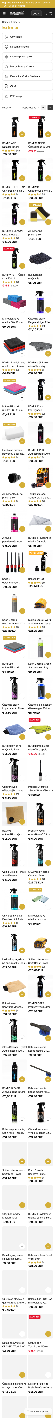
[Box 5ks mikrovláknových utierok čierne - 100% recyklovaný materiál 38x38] (14, 814)
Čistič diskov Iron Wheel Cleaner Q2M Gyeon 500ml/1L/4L (39, 1131)
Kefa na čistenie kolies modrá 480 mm (38, 1090)
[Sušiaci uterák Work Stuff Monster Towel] (40, 603)
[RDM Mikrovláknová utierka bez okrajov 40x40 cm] (14, 346)
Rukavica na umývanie (35, 276)
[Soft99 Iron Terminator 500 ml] (40, 1326)
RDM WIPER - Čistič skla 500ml (13, 276)
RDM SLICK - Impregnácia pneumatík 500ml (38, 408)
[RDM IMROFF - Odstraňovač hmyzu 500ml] (40, 170)
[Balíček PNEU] (40, 562)
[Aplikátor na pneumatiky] (40, 214)
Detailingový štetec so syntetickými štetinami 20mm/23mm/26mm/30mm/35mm (14, 1257)
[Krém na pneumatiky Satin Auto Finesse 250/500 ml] (14, 1112)
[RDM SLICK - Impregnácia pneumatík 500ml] (40, 390)
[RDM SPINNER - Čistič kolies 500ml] (40, 127)
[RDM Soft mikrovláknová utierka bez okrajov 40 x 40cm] (14, 647)
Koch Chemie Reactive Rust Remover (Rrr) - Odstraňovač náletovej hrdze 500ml (37, 1172)
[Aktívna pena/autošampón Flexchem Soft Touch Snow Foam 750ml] (14, 521)
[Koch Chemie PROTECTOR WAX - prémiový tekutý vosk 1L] (14, 603)
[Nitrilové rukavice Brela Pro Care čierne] (40, 1367)
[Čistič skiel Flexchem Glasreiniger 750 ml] (40, 688)
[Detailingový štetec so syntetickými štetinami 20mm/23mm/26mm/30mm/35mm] (14, 1238)
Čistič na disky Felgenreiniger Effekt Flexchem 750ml (40, 320)
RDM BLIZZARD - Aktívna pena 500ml (13, 1090)
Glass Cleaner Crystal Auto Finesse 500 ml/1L (14, 1048)
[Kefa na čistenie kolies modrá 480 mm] (40, 1072)
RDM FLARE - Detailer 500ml (10, 145)
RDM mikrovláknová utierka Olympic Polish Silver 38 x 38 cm (40, 539)
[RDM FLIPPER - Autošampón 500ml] (40, 434)
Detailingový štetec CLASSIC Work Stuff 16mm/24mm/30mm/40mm (14, 1344)
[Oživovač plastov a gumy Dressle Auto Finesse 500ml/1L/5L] (14, 1282)
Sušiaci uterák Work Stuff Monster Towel (39, 621)
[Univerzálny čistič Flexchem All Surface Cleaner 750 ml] (14, 899)
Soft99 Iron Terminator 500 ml (38, 1344)
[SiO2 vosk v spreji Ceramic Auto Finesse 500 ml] (40, 855)
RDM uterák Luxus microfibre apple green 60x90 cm (38, 747)
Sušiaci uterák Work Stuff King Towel (13, 1172)
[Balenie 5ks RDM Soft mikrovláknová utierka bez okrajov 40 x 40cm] (40, 1282)
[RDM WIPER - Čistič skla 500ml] (14, 258)
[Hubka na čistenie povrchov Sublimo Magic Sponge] (14, 434)
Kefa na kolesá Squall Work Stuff (40, 1257)
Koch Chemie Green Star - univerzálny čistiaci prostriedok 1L (39, 665)
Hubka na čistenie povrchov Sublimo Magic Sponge (12, 452)
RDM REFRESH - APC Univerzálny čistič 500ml (14, 188)
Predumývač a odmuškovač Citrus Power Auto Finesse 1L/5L (39, 832)
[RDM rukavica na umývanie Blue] (14, 729)
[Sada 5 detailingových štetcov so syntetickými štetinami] (14, 562)
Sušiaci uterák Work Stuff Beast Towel (39, 961)
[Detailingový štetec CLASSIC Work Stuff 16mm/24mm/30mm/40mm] (14, 1326)
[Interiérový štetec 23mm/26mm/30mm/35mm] (40, 770)
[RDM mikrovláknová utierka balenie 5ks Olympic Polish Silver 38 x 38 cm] (40, 1197)
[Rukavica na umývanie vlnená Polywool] (14, 987)
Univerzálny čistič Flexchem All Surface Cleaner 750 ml (14, 917)
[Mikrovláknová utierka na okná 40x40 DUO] (40, 899)
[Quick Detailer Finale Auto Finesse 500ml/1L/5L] (14, 855)
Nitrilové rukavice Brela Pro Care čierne (40, 1385)
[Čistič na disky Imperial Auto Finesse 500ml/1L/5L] (14, 688)
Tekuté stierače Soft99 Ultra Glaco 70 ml (38, 495)
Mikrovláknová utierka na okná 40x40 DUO (37, 917)
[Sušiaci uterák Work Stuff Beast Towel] (40, 943)
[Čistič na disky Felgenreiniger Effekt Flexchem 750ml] (40, 302)
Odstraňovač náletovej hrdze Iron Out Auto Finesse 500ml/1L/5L (13, 788)
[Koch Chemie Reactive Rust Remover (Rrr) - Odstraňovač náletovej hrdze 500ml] (40, 1154)
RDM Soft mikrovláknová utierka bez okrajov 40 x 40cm (13, 665)
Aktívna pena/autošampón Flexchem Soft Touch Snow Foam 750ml (14, 539)
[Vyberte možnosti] (48, 266)
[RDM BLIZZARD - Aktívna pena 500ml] (14, 1072)
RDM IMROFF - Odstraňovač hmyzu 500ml (39, 188)
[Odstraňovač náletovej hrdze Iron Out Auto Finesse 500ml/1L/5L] (14, 770)
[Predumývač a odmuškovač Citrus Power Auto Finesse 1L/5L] (40, 814)
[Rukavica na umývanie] (40, 258)
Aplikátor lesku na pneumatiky (12, 495)
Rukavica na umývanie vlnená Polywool (11, 1005)
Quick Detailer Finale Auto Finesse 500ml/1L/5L (14, 873)
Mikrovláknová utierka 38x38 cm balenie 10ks (12, 320)
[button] (45, 13)
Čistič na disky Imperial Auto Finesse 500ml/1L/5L (14, 706)
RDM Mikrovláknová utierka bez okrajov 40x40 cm (13, 364)
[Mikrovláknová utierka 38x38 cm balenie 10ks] (14, 302)
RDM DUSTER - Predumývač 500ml (39, 1005)
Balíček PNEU (36, 578)
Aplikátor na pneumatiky (35, 232)
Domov (6, 22)
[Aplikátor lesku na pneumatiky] (14, 477)
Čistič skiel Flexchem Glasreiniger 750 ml (40, 706)
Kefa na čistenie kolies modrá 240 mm (38, 1048)
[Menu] (4, 13)
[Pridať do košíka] (22, 134)
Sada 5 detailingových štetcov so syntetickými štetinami (10, 580)
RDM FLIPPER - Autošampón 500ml (39, 452)
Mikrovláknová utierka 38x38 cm (12, 408)
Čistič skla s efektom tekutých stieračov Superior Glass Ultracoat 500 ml (14, 1385)
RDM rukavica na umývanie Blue (12, 747)
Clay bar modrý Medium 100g (11, 1215)
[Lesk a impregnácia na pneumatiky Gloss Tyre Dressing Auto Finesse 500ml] (14, 943)
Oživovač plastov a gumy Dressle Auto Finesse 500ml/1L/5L (14, 1300)
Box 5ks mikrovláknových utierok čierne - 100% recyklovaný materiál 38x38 (14, 832)
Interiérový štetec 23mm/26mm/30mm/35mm (40, 788)
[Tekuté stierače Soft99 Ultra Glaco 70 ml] (40, 477)
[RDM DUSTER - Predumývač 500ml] (40, 987)
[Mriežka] (50, 107)
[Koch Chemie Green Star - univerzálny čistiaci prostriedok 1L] (40, 647)
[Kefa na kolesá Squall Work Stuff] (40, 1238)
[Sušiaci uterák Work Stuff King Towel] (14, 1154)
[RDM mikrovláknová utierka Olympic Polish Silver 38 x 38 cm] (40, 521)
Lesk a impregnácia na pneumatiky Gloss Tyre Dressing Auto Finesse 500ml (14, 961)
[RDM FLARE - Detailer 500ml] (14, 127)
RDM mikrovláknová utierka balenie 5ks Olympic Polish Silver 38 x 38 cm (40, 1215)
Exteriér (17, 22)
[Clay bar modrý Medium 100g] (14, 1197)
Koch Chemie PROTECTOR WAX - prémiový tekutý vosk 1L (13, 621)
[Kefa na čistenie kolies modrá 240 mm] (40, 1030)
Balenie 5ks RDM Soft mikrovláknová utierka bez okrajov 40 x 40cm (40, 1300)
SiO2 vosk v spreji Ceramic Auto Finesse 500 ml (38, 873)
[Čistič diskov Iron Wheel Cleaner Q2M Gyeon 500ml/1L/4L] (40, 1112)
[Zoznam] (43, 107)
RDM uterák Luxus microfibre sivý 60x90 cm (38, 364)
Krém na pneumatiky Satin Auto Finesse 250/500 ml (14, 1131)
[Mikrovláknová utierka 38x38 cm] (14, 390)
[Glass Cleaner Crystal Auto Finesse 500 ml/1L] (14, 1030)
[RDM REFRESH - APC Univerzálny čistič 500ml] (14, 170)
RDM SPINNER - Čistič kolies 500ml (39, 145)
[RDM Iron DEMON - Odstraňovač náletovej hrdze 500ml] (14, 214)
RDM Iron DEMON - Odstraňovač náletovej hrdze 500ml (13, 232)
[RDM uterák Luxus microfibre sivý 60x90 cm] (40, 346)
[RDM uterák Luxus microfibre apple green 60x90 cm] (40, 729)
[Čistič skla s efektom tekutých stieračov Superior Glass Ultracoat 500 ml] (14, 1367)
